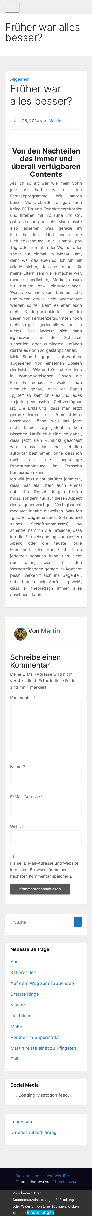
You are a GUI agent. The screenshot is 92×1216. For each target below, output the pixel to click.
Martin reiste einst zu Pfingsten (43, 1048)
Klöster (17, 1004)
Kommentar (23, 697)
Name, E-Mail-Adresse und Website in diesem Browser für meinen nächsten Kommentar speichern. (44, 870)
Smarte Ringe (24, 994)
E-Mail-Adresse (26, 796)
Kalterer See (23, 972)
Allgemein (19, 79)
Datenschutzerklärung (33, 1132)
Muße (16, 1026)
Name (17, 766)
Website (18, 826)
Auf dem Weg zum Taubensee (42, 983)
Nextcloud (21, 1015)
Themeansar (64, 1181)
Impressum (21, 1121)
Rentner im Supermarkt (34, 1037)
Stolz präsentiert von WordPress (45, 1175)
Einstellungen (40, 1212)
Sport (16, 961)
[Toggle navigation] (12, 7)
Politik (16, 1058)
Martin (55, 120)
